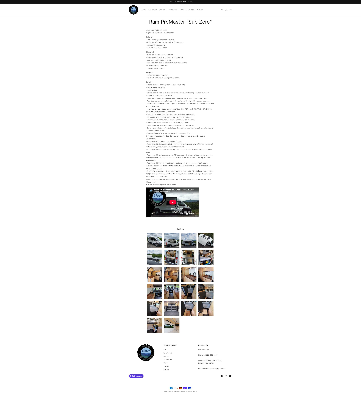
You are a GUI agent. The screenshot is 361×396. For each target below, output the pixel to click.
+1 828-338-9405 (211, 355)
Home (165, 349)
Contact (166, 369)
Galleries (166, 366)
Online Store (167, 359)
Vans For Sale (167, 353)
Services (166, 356)
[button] (162, 10)
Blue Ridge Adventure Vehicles (177, 391)
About (165, 363)
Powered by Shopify (191, 391)
